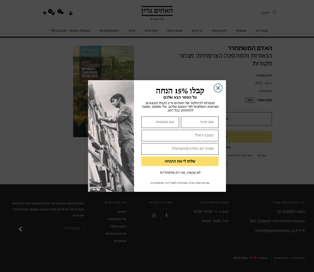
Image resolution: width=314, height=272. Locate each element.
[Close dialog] (218, 88)
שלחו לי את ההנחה (180, 161)
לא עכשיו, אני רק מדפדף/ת (180, 173)
